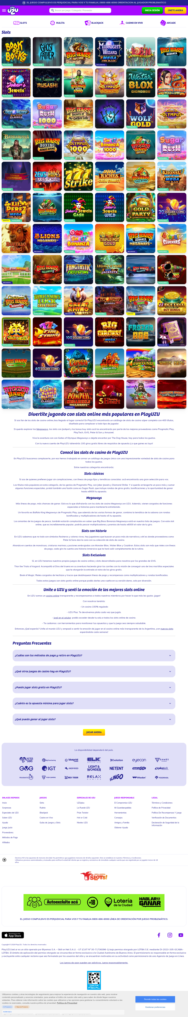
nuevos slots (167, 628)
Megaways (42, 429)
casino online (52, 595)
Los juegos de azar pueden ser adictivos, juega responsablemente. (94, 962)
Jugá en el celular (62, 617)
